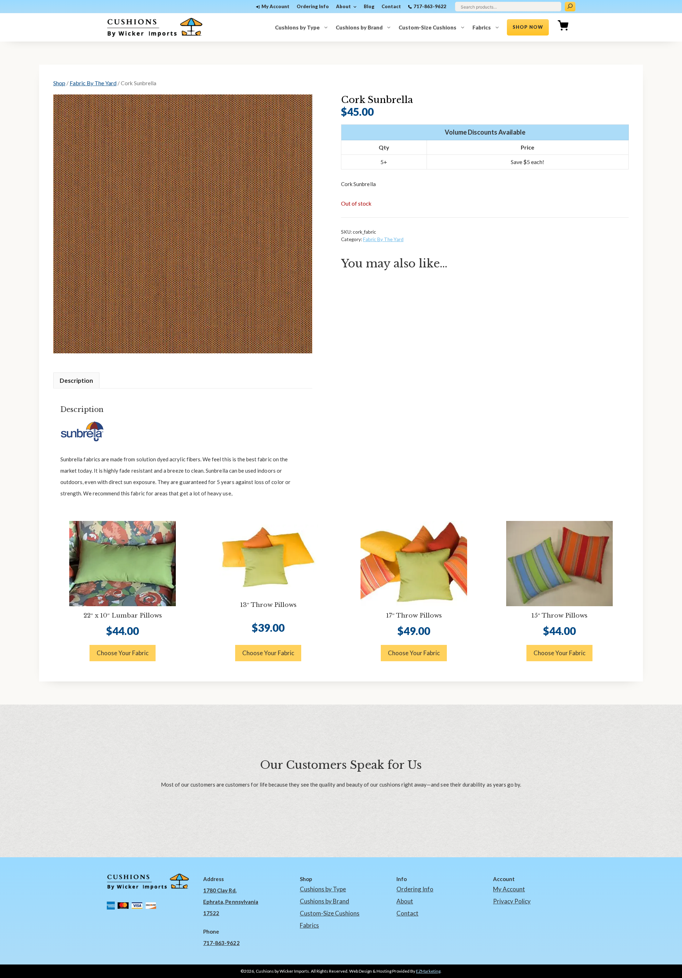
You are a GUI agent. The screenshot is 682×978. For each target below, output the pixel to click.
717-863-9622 (429, 6)
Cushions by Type (297, 27)
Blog (369, 6)
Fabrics (481, 27)
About (343, 6)
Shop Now (528, 27)
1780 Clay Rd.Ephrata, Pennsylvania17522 (230, 901)
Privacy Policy (512, 901)
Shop (59, 83)
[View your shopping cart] (563, 27)
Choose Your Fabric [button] (122, 653)
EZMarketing (428, 971)
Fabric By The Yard (93, 83)
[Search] (570, 6)
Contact (391, 6)
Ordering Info (313, 6)
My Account (275, 6)
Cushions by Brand (359, 27)
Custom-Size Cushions (427, 27)
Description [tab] (76, 380)
